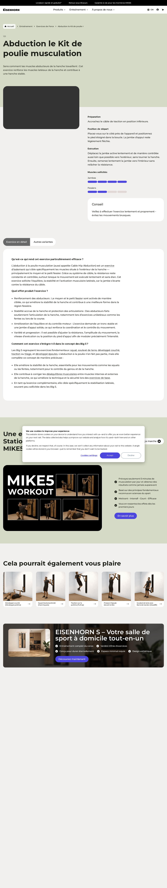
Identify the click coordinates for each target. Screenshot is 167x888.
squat (73, 350)
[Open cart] (163, 10)
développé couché (108, 350)
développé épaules (46, 354)
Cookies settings (89, 455)
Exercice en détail (16, 241)
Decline (131, 455)
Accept (110, 455)
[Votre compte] (158, 10)
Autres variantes (43, 241)
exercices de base (99, 377)
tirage (28, 354)
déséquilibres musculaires (61, 374)
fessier (79, 298)
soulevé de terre (87, 350)
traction (15, 354)
